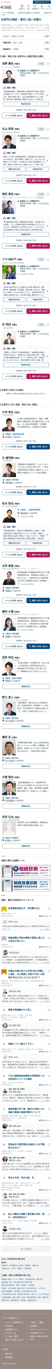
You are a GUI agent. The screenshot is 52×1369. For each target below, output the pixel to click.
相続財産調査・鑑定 (34, 1297)
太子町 (13, 1268)
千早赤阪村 (27, 1268)
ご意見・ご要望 (36, 1322)
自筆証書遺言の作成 (29, 1291)
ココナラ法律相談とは (14, 1322)
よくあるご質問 (11, 1336)
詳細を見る (26, 686)
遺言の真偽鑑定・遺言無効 (11, 1291)
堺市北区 (15, 718)
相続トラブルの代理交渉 (40, 1294)
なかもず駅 (9, 721)
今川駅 (8, 437)
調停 (23, 1288)
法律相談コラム (11, 1329)
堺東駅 (8, 591)
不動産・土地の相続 (8, 1288)
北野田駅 (9, 483)
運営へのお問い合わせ (14, 1340)
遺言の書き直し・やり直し (35, 1288)
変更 (47, 36)
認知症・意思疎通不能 (27, 1279)
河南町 (19, 1268)
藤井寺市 (35, 1265)
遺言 (10, 1282)
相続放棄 (4, 1282)
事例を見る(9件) (14, 300)
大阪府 (8, 434)
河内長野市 (13, 1265)
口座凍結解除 (6, 1297)
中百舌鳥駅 (9, 801)
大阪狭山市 (5, 1268)
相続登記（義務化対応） (29, 1300)
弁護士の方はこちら (42, 2)
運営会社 (9, 1354)
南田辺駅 (24, 513)
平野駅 (8, 681)
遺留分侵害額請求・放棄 (10, 1285)
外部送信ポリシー (37, 1333)
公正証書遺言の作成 (8, 1294)
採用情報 (9, 1357)
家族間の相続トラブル (9, 1279)
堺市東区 (15, 480)
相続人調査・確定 (18, 1297)
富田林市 (4, 1265)
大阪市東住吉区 (18, 434)
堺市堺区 (15, 588)
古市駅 (8, 840)
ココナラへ (7, 2)
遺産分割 (39, 1279)
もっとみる (26, 1249)
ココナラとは (10, 1333)
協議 (18, 1288)
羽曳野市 (15, 838)
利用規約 (34, 1326)
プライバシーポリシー (39, 1329)
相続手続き (5, 1300)
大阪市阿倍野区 (34, 510)
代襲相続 (31, 1285)
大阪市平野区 (17, 678)
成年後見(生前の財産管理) (23, 1282)
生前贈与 (23, 1285)
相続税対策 (15, 1300)
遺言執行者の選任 (23, 1294)
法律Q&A (9, 1326)
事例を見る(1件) (14, 169)
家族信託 (45, 1297)
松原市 (23, 71)
